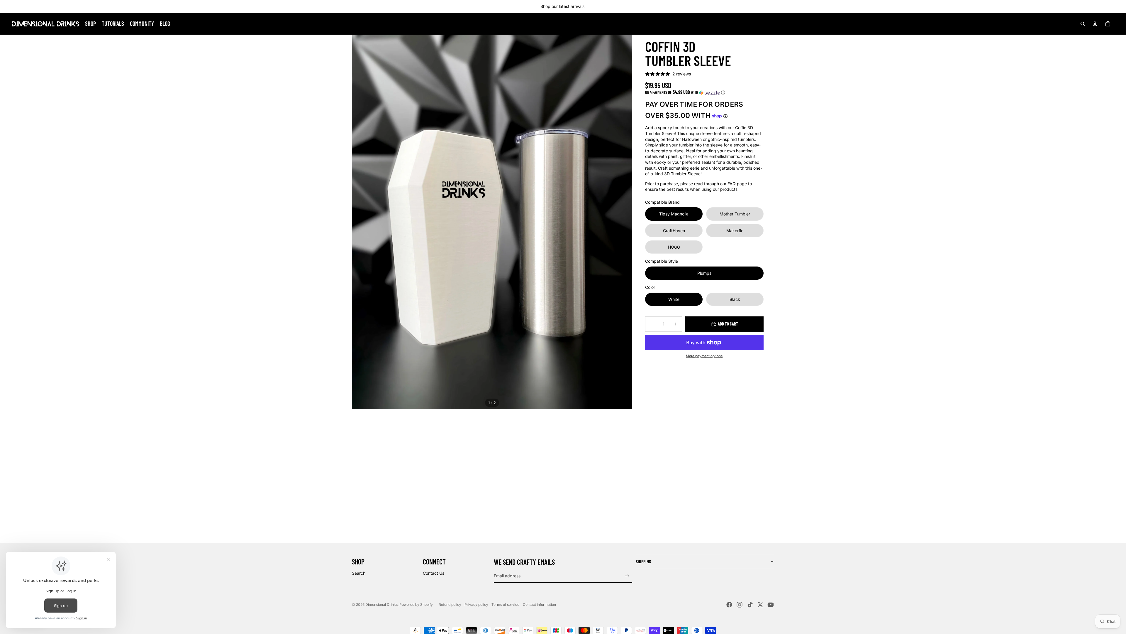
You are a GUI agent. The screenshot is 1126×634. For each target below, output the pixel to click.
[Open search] (1082, 23)
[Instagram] (739, 604)
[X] (760, 604)
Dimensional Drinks (381, 604)
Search (358, 573)
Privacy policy (476, 604)
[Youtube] (770, 604)
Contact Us (433, 573)
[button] (704, 92)
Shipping (643, 561)
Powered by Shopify (416, 604)
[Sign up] (627, 576)
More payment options (704, 356)
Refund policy (450, 604)
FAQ (732, 183)
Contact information (539, 604)
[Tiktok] (750, 604)
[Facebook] (729, 604)
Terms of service (505, 604)
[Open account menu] (1094, 23)
